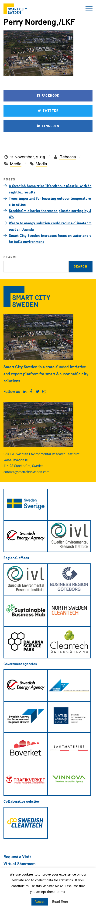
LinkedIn (50, 126)
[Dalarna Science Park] (25, 642)
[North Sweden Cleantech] (69, 611)
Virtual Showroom (19, 863)
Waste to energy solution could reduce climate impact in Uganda (50, 226)
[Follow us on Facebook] (31, 391)
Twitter (50, 110)
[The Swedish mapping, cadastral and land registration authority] (69, 748)
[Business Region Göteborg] (69, 579)
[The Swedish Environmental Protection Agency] (69, 717)
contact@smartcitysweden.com (26, 472)
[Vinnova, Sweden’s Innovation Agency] (69, 780)
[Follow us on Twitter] (37, 391)
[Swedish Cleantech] (25, 823)
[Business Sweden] (69, 685)
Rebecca (67, 157)
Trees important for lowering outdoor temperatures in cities (50, 201)
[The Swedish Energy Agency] (25, 536)
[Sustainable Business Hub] (25, 611)
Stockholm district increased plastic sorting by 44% (50, 213)
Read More (60, 901)
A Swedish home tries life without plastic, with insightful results (50, 188)
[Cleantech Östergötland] (69, 642)
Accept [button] (40, 902)
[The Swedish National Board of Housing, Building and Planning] (25, 748)
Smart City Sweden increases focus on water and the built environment (50, 238)
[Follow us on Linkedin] (24, 391)
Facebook (50, 95)
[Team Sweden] (25, 505)
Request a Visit (17, 856)
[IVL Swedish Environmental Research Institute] (69, 536)
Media (15, 163)
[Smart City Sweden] (15, 8)
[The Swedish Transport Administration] (25, 780)
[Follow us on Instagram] (44, 391)
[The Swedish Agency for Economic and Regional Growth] (25, 717)
